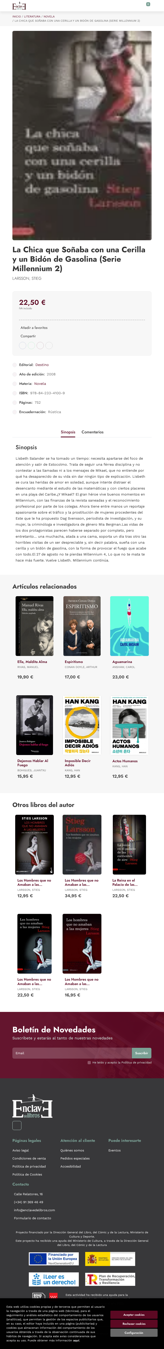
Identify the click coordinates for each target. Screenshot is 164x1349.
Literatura (32, 16)
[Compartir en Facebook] (22, 345)
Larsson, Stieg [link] (26, 278)
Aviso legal (20, 1150)
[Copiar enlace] (49, 345)
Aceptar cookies (133, 1315)
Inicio (16, 16)
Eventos (114, 1150)
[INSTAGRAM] (16, 1125)
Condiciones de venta (29, 1158)
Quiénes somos (72, 1150)
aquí (76, 1340)
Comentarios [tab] (92, 432)
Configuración (134, 1333)
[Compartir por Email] (40, 345)
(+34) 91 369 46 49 (28, 1202)
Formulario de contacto (32, 1218)
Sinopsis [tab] (68, 432)
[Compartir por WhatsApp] (31, 345)
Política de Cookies (27, 1174)
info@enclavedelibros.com (34, 1210)
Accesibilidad (70, 1166)
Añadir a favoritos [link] (34, 327)
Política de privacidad (29, 1166)
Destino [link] (42, 365)
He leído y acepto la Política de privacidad (122, 1062)
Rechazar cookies (134, 1324)
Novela (49, 16)
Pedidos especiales (75, 1158)
